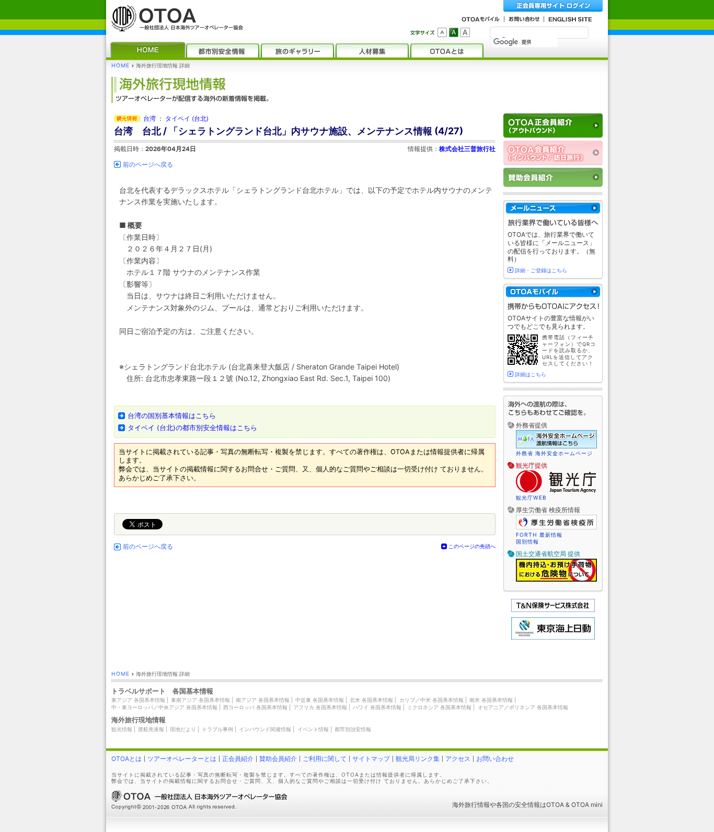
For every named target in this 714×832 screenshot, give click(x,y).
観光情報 (121, 729)
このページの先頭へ (472, 546)
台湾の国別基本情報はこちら (172, 416)
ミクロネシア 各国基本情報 (439, 707)
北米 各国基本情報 (371, 700)
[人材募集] (372, 50)
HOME (120, 65)
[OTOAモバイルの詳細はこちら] (553, 291)
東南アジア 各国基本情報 (200, 700)
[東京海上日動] (553, 637)
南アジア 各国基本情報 (263, 700)
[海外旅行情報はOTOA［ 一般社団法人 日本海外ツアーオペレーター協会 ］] (174, 26)
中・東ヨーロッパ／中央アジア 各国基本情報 (164, 707)
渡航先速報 (151, 729)
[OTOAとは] (446, 50)
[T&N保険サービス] (553, 610)
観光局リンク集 (418, 758)
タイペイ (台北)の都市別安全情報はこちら (192, 428)
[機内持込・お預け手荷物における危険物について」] (556, 580)
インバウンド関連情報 (265, 729)
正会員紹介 (238, 758)
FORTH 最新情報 (539, 534)
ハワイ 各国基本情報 (377, 707)
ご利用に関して (325, 758)
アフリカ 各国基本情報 (320, 707)
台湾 (149, 118)
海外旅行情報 (471, 804)
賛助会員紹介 (278, 758)
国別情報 (527, 541)
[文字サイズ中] (453, 32)
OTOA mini (587, 804)
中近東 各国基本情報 (319, 700)
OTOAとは (126, 758)
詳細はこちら (530, 374)
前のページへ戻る (148, 164)
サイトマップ (371, 758)
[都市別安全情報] (222, 50)
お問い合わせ (495, 758)
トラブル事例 (217, 729)
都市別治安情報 (353, 729)
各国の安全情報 (518, 804)
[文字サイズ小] (442, 32)
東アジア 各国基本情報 (138, 700)
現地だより (183, 729)
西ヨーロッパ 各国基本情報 (255, 707)
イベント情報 (313, 729)
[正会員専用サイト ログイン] (553, 6)
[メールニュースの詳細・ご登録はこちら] (553, 208)
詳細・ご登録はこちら (541, 270)
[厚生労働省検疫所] (556, 528)
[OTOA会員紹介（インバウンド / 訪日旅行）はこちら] (553, 153)
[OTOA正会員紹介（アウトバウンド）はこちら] (553, 125)
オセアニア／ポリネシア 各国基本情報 (523, 707)
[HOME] (148, 50)
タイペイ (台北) (187, 118)
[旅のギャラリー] (297, 50)
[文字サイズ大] (465, 32)
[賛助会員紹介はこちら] (553, 177)
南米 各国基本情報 (491, 700)
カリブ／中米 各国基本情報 (431, 700)
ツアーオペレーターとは (181, 758)
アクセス (457, 758)
